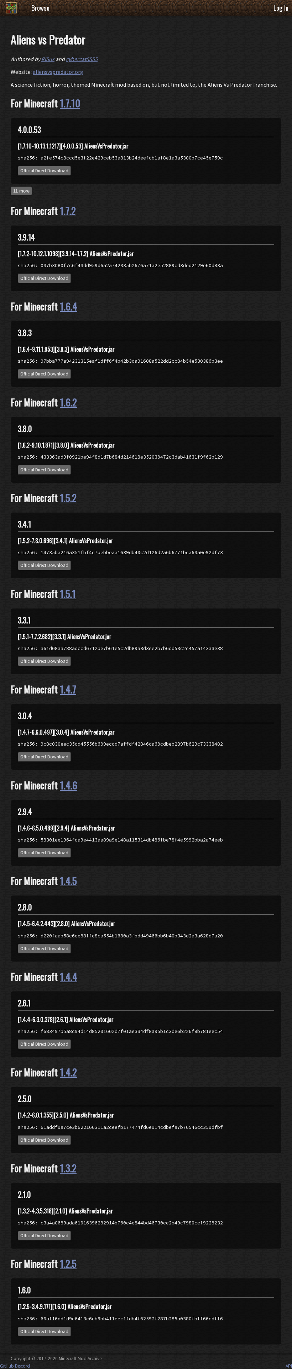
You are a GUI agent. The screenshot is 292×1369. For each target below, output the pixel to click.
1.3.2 (68, 1168)
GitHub (7, 1366)
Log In (280, 7)
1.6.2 (68, 402)
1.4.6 (68, 785)
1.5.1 (68, 593)
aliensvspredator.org (58, 71)
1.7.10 (70, 103)
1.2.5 (68, 1263)
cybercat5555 (82, 59)
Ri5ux (47, 59)
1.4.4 (68, 976)
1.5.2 (68, 498)
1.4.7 (68, 689)
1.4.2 (68, 1072)
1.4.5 (68, 880)
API (289, 1366)
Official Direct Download (44, 171)
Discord (22, 1366)
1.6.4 (68, 306)
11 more (21, 191)
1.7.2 (68, 211)
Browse (40, 7)
